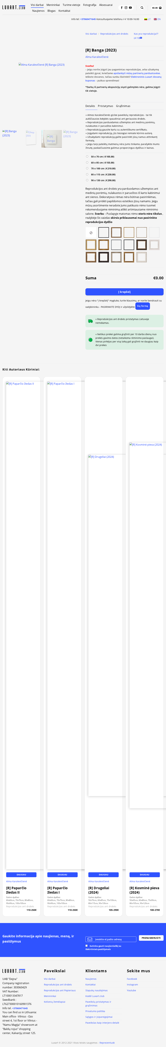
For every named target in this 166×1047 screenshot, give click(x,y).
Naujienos (38, 11)
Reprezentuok (107, 1042)
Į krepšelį (124, 292)
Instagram (132, 984)
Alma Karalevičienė (96, 57)
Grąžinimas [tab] (123, 106)
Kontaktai (64, 11)
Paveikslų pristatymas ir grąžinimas (98, 1003)
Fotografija (89, 5)
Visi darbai (37, 5)
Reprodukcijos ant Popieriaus (60, 990)
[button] (142, 7)
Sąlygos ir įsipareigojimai (99, 1016)
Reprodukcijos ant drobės (114, 33)
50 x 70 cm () (102, 156)
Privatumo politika (95, 1011)
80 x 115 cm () (103, 174)
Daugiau (21, 874)
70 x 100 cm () (103, 168)
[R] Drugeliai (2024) (98, 890)
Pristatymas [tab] (105, 106)
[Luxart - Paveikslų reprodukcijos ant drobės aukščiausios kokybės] (14, 7)
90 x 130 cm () (103, 180)
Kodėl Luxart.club (94, 996)
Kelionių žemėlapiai (54, 1001)
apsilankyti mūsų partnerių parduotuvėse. (136, 73)
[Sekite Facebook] (121, 7)
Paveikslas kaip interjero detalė (102, 1022)
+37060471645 (88, 19)
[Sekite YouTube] (130, 7)
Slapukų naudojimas (96, 990)
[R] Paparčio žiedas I (57, 890)
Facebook (132, 978)
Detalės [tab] (90, 106)
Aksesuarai (106, 5)
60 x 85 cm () (102, 162)
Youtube (131, 990)
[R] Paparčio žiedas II (16, 890)
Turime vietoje (71, 5)
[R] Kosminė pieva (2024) (144, 890)
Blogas (51, 11)
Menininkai (53, 5)
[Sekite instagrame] (126, 7)
